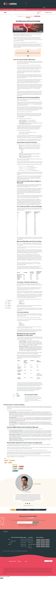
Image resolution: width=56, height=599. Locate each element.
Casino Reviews (30, 3)
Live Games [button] (31, 7)
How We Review (31, 540)
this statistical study (31, 104)
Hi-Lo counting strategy (33, 186)
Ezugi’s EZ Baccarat (31, 289)
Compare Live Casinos (24, 540)
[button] (45, 7)
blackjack (15, 456)
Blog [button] (40, 7)
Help (26, 561)
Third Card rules (32, 88)
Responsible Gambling (32, 544)
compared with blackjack (34, 34)
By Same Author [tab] (37, 509)
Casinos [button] (11, 7)
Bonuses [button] (16, 7)
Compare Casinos (36, 3)
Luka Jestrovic (38, 483)
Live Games (50, 3)
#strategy (10, 462)
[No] (3, 578)
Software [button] (21, 7)
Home (5, 9)
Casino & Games (12, 9)
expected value (35, 263)
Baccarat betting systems (21, 417)
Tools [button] (26, 7)
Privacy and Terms (12, 561)
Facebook (15, 466)
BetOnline (11, 542)
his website (19, 285)
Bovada (9, 544)
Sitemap (19, 561)
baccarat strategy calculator (25, 177)
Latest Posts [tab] (28, 509)
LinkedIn (21, 468)
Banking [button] (36, 7)
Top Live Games (23, 542)
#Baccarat (6, 460)
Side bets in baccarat (20, 243)
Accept (1, 578)
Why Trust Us (30, 542)
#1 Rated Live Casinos (24, 539)
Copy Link (16, 470)
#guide (6, 462)
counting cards (15, 39)
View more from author (27, 505)
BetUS (9, 539)
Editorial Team (30, 539)
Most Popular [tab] (20, 509)
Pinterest (21, 466)
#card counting (12, 460)
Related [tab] (13, 509)
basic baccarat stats (33, 136)
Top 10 (46, 3)
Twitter (15, 468)
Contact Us (30, 547)
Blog (8, 9)
